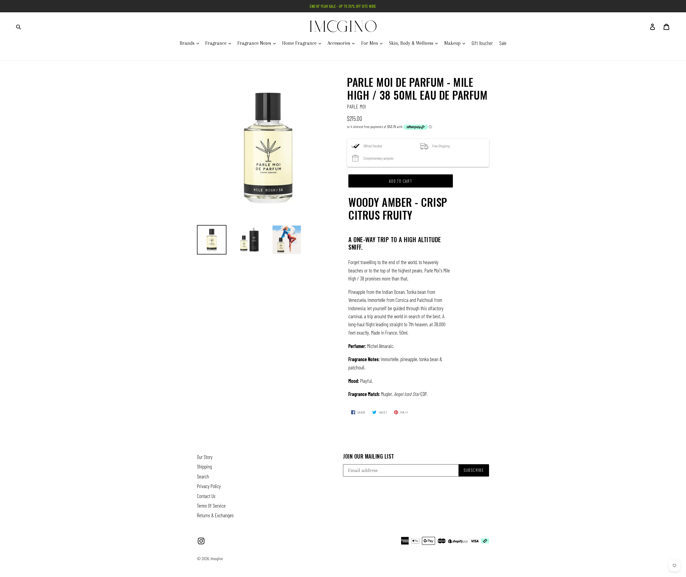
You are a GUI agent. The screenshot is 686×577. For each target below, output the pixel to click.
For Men (370, 43)
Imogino (217, 558)
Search (203, 476)
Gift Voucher (482, 43)
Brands (188, 43)
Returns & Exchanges (215, 515)
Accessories (339, 43)
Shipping (204, 466)
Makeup (453, 43)
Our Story (204, 457)
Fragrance (216, 43)
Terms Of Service (211, 506)
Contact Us (206, 496)
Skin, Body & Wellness (412, 43)
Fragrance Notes (255, 43)
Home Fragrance (300, 43)
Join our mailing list (368, 456)
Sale (502, 43)
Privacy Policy (209, 486)
